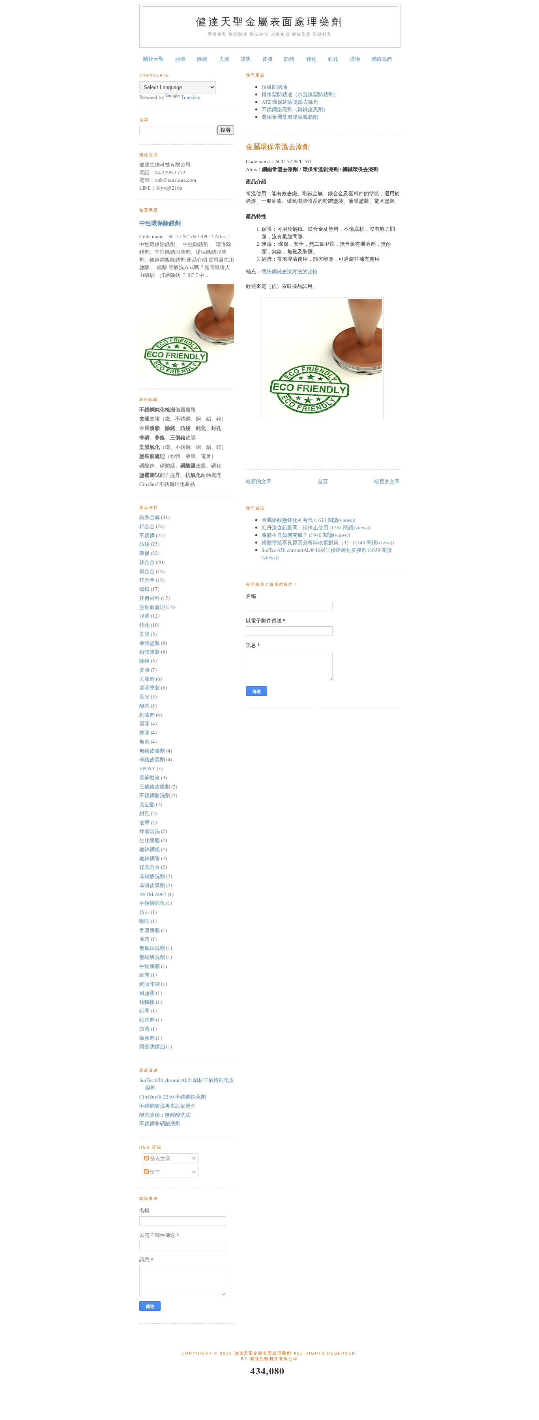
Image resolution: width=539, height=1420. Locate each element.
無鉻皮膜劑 (152, 750)
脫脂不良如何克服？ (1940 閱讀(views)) (306, 534)
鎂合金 (147, 562)
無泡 (144, 741)
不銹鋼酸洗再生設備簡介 (167, 1105)
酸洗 (144, 705)
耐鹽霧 (147, 992)
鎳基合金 (149, 867)
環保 (144, 553)
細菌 (144, 974)
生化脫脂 (149, 840)
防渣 (144, 1028)
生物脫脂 (149, 966)
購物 (355, 58)
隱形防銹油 (152, 1046)
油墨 (144, 822)
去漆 (224, 58)
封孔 (333, 58)
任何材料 (149, 598)
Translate (190, 97)
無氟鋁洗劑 (152, 947)
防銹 (289, 58)
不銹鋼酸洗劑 (154, 795)
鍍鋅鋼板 (149, 849)
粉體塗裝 (149, 651)
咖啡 (144, 921)
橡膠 (144, 732)
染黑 (246, 58)
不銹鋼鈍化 (152, 902)
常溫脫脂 (149, 930)
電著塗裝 (149, 687)
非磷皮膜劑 (152, 885)
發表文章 (159, 1158)
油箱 (144, 938)
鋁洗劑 (147, 1019)
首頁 (323, 481)
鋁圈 (144, 1010)
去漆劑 (147, 678)
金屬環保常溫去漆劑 (278, 146)
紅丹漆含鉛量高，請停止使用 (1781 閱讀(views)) (316, 527)
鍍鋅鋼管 (149, 858)
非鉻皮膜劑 (152, 759)
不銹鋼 (147, 535)
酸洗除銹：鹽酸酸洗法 (165, 1114)
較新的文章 (258, 481)
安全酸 (147, 804)
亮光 (144, 696)
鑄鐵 (144, 588)
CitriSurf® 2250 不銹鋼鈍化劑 (172, 1096)
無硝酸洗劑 (152, 956)
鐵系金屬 (149, 517)
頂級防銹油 (274, 86)
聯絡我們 (381, 58)
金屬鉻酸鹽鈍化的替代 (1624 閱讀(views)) (308, 519)
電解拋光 (149, 777)
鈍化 (311, 58)
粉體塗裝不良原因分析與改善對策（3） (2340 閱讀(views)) (328, 542)
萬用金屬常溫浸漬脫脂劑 (290, 116)
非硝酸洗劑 (152, 876)
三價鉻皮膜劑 (154, 786)
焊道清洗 (149, 831)
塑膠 (144, 723)
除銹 (202, 58)
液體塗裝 (149, 642)
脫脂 (180, 58)
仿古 (144, 912)
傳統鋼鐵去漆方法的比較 (289, 271)
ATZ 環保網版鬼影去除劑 (290, 101)
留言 (154, 1171)
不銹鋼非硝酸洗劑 (159, 1123)
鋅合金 (147, 579)
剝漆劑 (147, 714)
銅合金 (147, 571)
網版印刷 (149, 983)
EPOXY (147, 768)
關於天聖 (153, 58)
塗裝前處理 (152, 607)
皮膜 (267, 58)
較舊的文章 (387, 481)
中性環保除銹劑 (160, 223)
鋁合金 (147, 526)
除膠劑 (147, 1037)
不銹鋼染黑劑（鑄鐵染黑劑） (295, 109)
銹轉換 (147, 1001)
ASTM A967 (153, 894)
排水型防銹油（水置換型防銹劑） (300, 94)
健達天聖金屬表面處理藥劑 (270, 21)
